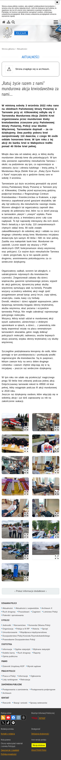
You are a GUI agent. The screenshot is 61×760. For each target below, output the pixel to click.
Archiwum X (47, 608)
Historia (35, 629)
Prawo (4, 661)
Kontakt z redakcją (8, 733)
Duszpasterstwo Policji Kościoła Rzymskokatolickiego (26, 636)
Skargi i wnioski (20, 703)
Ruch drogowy (9, 612)
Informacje (7, 649)
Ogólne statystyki (22, 649)
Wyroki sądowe (34, 666)
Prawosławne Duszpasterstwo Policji (19, 639)
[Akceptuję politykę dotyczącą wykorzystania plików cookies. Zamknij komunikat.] (57, 2)
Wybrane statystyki (41, 649)
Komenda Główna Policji (39, 625)
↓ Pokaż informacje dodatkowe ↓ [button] (30, 591)
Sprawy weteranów (38, 703)
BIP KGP (42, 718)
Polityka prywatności (8, 754)
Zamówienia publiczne (11, 684)
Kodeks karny (9, 653)
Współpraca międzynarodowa (33, 632)
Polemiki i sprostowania (13, 615)
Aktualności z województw (27, 608)
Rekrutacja (25, 679)
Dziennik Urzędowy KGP (13, 666)
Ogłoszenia (36, 676)
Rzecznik (7, 703)
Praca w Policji (8, 670)
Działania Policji (9, 603)
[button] (56, 22)
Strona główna (8, 49)
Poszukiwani (23, 612)
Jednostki (7, 625)
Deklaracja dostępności (40, 733)
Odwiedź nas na (8, 717)
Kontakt (5, 697)
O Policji (5, 620)
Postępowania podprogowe (43, 689)
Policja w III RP (23, 629)
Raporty (36, 653)
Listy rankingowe (10, 679)
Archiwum (7, 693)
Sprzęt (45, 629)
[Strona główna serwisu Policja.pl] (3, 22)
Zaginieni (36, 612)
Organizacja (8, 629)
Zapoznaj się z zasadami (10, 750)
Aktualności (22, 49)
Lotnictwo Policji (50, 612)
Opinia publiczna (10, 656)
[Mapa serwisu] (8, 22)
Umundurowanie (10, 632)
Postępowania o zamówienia (15, 689)
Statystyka (6, 644)
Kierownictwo (20, 625)
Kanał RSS (3, 717)
